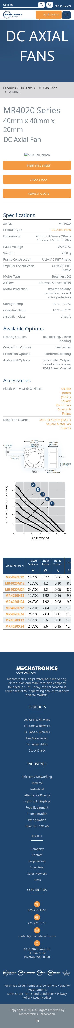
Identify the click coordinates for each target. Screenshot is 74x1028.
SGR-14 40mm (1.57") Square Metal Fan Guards (55, 424)
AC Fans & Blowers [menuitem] (37, 720)
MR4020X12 (14, 620)
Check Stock (38, 179)
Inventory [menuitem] (37, 867)
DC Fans (26, 88)
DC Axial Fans (47, 88)
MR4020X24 (14, 626)
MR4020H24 (14, 601)
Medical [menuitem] (37, 783)
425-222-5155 (37, 923)
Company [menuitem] (37, 849)
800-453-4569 (37, 910)
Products (9, 88)
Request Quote (38, 193)
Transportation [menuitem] (37, 814)
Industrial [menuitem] (37, 789)
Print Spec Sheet (38, 165)
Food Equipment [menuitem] (37, 807)
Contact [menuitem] (37, 855)
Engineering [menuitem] (37, 861)
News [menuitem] (37, 880)
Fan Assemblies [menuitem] (37, 744)
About (37, 836)
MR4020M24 (14, 589)
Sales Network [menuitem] (37, 874)
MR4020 (14, 92)
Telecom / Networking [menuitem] (37, 777)
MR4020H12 (14, 595)
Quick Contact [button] (51, 14)
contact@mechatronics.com (37, 936)
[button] (41, 4)
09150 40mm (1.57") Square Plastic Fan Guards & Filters (63, 400)
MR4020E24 (15, 614)
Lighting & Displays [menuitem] (37, 801)
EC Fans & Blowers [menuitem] (37, 732)
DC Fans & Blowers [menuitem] (37, 726)
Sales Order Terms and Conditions (30, 994)
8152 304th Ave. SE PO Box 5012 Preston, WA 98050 (37, 953)
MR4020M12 (14, 583)
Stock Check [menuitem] (37, 750)
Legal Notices (42, 997)
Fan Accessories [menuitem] (37, 738)
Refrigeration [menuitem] (37, 820)
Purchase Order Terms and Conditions (30, 985)
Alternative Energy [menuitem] (37, 795)
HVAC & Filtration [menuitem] (37, 826)
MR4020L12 (15, 577)
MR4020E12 (15, 608)
